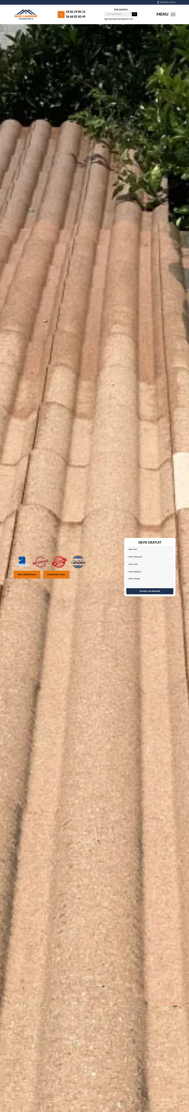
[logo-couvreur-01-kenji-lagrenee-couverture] (26, 14)
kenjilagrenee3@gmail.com (120, 19)
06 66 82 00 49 (75, 17)
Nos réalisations (27, 574)
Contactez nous (56, 574)
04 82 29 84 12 (75, 12)
